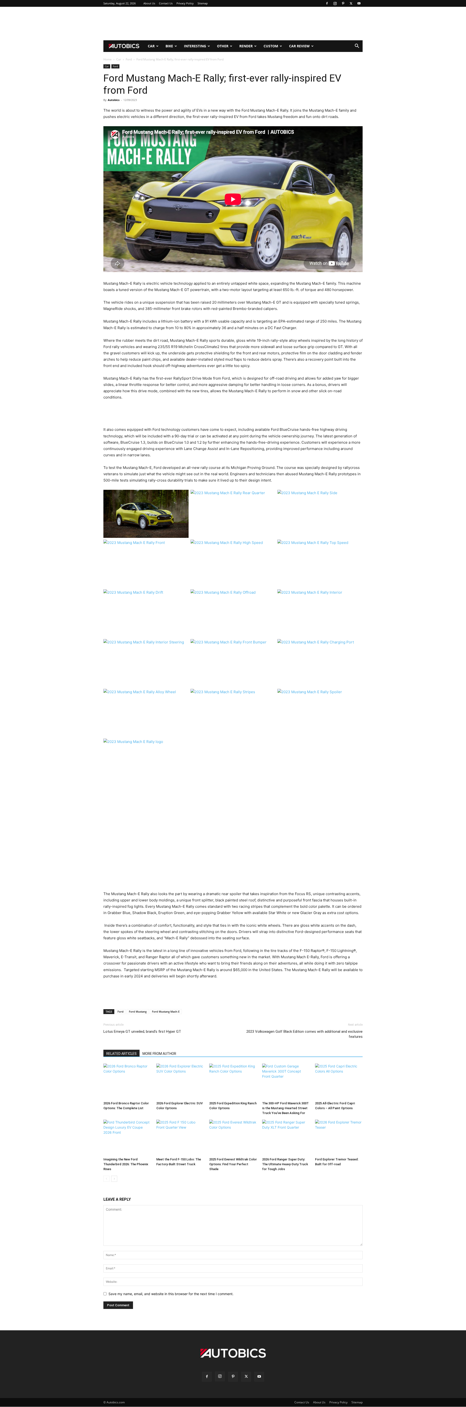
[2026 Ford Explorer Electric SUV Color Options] (180, 1081)
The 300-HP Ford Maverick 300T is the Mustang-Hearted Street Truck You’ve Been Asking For (285, 1108)
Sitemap (203, 3)
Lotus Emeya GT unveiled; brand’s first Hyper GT (142, 1031)
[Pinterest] (343, 3)
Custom (271, 46)
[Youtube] (359, 3)
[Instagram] (335, 3)
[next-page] (114, 1179)
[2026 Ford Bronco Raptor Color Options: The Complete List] (127, 1081)
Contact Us (166, 3)
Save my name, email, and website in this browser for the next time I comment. (170, 1294)
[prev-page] (106, 1179)
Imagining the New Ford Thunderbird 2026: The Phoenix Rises (125, 1164)
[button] (357, 46)
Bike (169, 46)
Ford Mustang (138, 1011)
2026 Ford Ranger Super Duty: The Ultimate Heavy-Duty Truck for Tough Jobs (285, 1164)
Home (107, 59)
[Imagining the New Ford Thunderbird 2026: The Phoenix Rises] (127, 1137)
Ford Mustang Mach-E (166, 1011)
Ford (129, 59)
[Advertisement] (233, 23)
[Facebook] (327, 3)
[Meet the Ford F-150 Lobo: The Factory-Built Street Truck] (180, 1137)
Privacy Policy (185, 3)
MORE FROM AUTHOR (159, 1054)
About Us (149, 3)
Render (246, 46)
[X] (351, 3)
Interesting (195, 46)
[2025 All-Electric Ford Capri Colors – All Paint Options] (339, 1081)
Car (151, 46)
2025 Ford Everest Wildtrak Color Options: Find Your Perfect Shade (233, 1164)
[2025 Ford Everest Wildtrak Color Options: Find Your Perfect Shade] (233, 1137)
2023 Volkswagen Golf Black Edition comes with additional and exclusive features (304, 1034)
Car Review (299, 46)
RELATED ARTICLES (121, 1054)
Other (222, 46)
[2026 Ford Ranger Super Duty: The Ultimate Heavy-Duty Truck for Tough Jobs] (286, 1137)
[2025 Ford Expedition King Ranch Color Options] (233, 1081)
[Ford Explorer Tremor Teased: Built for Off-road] (339, 1137)
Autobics (113, 100)
